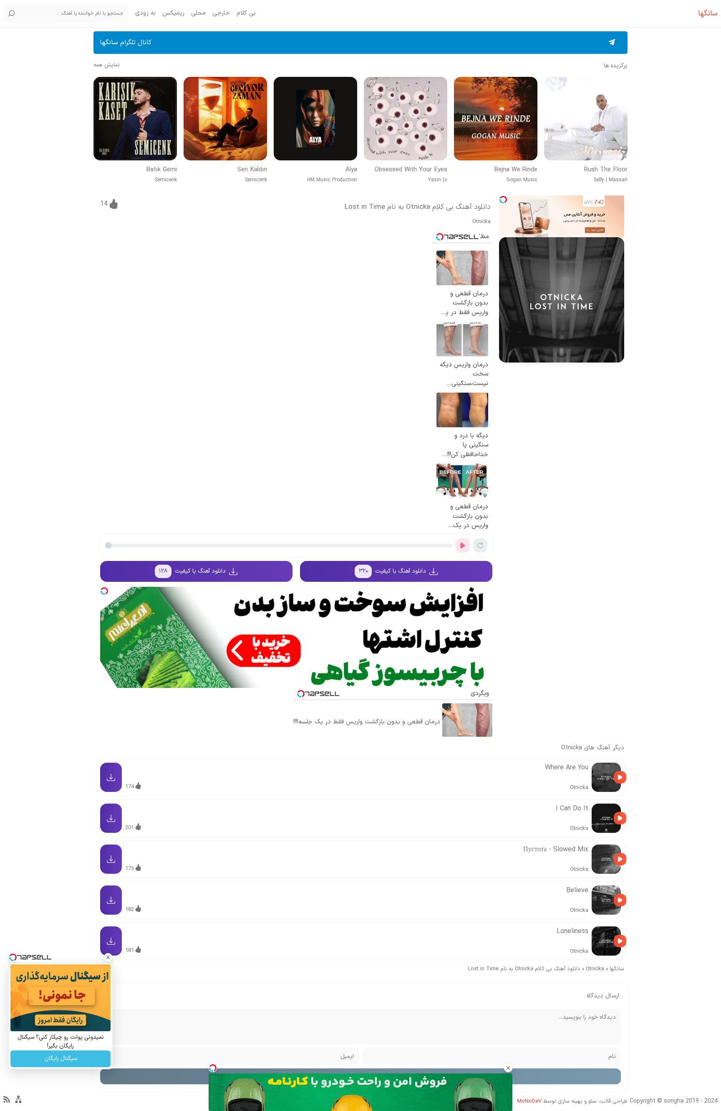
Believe (577, 890)
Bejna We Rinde (515, 170)
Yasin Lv (437, 180)
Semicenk (256, 180)
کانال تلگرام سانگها (125, 43)
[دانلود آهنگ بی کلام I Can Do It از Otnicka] (606, 818)
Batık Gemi (161, 170)
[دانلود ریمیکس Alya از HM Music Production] (315, 118)
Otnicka (481, 222)
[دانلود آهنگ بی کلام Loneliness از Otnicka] (606, 941)
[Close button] (508, 1068)
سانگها (617, 969)
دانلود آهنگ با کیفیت (392, 571)
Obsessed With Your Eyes (411, 170)
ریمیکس (173, 13)
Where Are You (566, 768)
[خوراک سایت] (6, 1101)
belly (599, 180)
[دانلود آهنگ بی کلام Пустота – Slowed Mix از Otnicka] (606, 859)
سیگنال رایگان (60, 1058)
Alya (351, 170)
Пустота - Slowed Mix (555, 850)
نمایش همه (106, 65)
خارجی (221, 13)
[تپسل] (503, 199)
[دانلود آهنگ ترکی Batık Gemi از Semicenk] (135, 118)
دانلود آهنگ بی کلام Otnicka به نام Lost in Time (418, 207)
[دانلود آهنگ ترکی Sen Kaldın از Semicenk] (225, 118)
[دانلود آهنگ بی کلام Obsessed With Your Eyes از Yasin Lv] (405, 118)
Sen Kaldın (252, 170)
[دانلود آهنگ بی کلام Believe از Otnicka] (606, 900)
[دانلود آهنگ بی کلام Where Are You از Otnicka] (606, 777)
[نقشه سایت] (18, 1103)
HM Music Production (332, 180)
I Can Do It (572, 809)
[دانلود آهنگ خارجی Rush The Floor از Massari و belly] (586, 118)
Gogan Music (522, 180)
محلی (198, 13)
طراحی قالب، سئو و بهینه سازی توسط (572, 1101)
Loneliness (572, 931)
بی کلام (246, 13)
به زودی (145, 13)
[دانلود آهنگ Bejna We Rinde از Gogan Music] (495, 118)
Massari (618, 180)
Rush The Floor (606, 170)
